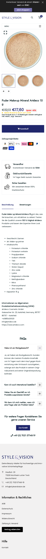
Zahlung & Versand (10, 523)
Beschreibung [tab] (7, 204)
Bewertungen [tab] (25, 204)
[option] (23, 50)
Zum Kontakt (23, 427)
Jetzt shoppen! (23, 10)
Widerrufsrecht (8, 518)
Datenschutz (7, 508)
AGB (3, 503)
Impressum (7, 513)
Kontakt (5, 547)
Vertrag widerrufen (12, 529)
